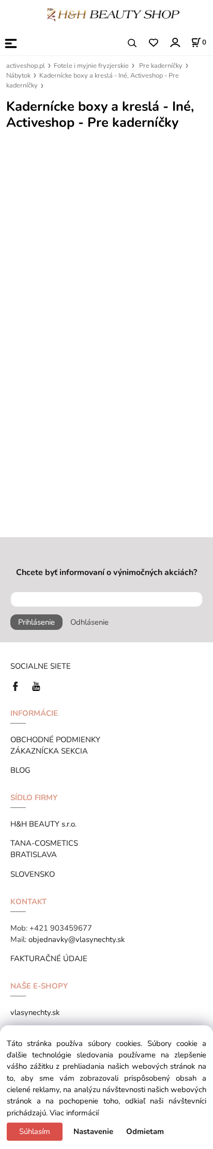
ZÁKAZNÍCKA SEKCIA (51, 751)
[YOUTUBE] (36, 685)
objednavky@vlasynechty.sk (76, 939)
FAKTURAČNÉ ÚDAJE (48, 958)
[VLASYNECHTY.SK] (18, 685)
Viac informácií (74, 1113)
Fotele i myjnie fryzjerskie (91, 65)
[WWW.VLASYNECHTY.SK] (113, 14)
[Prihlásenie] (174, 42)
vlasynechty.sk (34, 1012)
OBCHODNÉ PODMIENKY (55, 739)
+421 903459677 (60, 928)
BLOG (20, 770)
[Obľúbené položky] (153, 43)
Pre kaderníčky (160, 65)
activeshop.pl (25, 65)
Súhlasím (34, 1131)
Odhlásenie (89, 622)
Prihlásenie (36, 622)
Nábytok (18, 75)
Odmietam (145, 1131)
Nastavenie (93, 1131)
